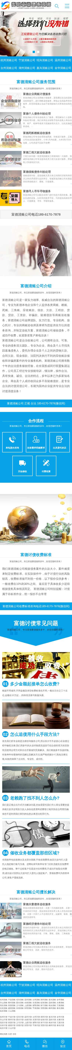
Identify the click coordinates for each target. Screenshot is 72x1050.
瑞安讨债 (3, 1023)
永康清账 (60, 1003)
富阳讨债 (28, 1025)
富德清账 (20, 1008)
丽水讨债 (20, 1020)
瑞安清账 (3, 1005)
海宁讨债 (44, 1023)
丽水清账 (20, 1003)
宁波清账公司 (27, 60)
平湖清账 (36, 1008)
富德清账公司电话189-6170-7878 (36, 214)
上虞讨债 (28, 1023)
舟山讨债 (3, 1020)
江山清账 (12, 1011)
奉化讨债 (60, 1025)
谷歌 (14, 1034)
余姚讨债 (28, 1020)
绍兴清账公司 (45, 60)
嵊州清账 (52, 1008)
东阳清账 (44, 1008)
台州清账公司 (9, 68)
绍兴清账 (20, 1000)
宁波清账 (12, 1000)
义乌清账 (20, 1005)
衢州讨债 (12, 1020)
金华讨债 (60, 1017)
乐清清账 (36, 1003)
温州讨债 (28, 1017)
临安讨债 (3, 1028)
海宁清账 (44, 1005)
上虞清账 (28, 1005)
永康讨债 (60, 1020)
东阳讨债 (44, 1025)
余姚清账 (28, 1003)
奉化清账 (60, 1008)
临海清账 (44, 1003)
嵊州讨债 (52, 1025)
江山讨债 (12, 1028)
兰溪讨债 (60, 1023)
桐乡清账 (52, 1005)
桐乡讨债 (52, 1023)
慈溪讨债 (12, 1023)
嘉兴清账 (52, 1000)
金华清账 (60, 1000)
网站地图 (3, 1034)
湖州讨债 (44, 1017)
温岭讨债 (52, 1020)
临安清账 (3, 1011)
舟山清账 (3, 1003)
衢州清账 (12, 1003)
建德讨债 (12, 1025)
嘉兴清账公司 (45, 68)
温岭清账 (52, 1003)
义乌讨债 (20, 1023)
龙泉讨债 (3, 1025)
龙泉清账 (3, 1008)
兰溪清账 (60, 1005)
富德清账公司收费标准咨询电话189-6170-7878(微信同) (36, 606)
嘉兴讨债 (52, 1017)
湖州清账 (44, 1000)
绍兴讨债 (20, 1017)
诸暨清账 (36, 1005)
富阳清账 (28, 1008)
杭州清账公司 (9, 60)
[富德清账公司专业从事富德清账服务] (26, 5)
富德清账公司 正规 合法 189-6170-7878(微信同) (36, 403)
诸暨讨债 (36, 1023)
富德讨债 (20, 1025)
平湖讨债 (36, 1025)
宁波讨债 (12, 1017)
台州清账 (36, 1000)
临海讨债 (44, 1020)
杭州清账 (3, 1000)
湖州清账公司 (27, 68)
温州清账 (28, 1000)
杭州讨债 (3, 1017)
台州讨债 (36, 1017)
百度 (10, 1034)
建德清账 (12, 1008)
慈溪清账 (12, 1005)
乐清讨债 (36, 1020)
